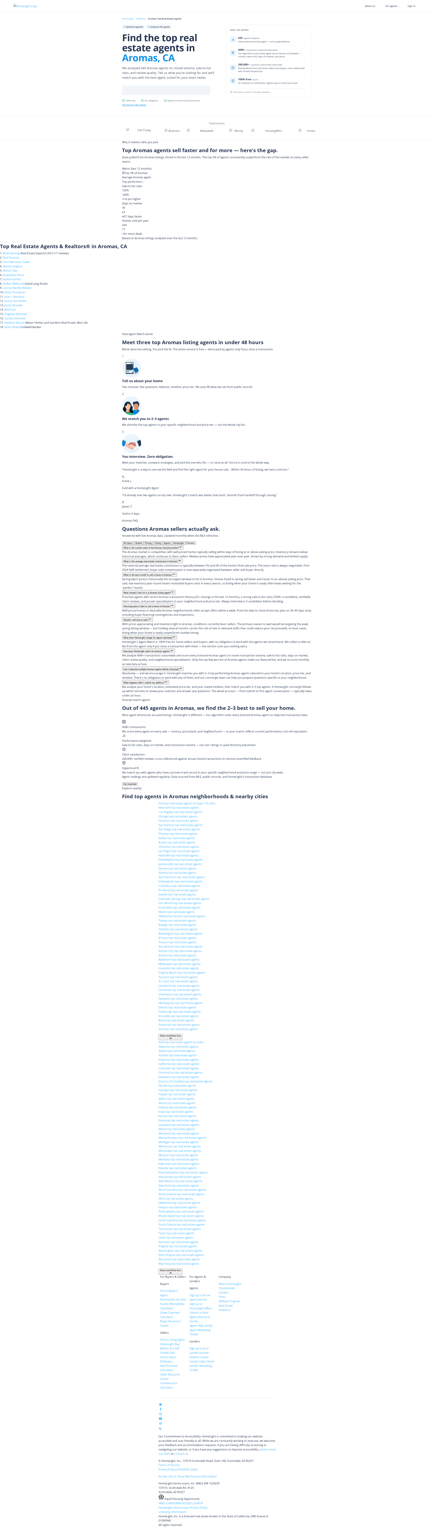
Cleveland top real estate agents (179, 986)
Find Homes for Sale (173, 1299)
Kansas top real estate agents (177, 1116)
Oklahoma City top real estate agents (182, 916)
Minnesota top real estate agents (180, 1146)
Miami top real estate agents (177, 912)
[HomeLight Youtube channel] (161, 1419)
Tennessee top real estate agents (180, 1229)
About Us (370, 6)
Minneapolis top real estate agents (181, 1003)
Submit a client (199, 1312)
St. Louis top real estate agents (178, 981)
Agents (167, 543)
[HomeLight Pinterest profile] (161, 1425)
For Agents (391, 6)
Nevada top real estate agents (178, 1168)
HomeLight (127, 18)
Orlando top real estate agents (178, 929)
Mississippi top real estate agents (180, 1151)
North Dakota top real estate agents (182, 1194)
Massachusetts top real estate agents (182, 1138)
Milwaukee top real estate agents (180, 964)
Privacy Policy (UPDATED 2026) (178, 1469)
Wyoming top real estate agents (179, 1264)
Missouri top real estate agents (178, 1155)
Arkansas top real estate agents (179, 1060)
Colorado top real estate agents (179, 1068)
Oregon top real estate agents (178, 1207)
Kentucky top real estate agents (179, 1120)
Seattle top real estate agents (177, 894)
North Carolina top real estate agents (182, 1190)
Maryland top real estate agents (179, 1133)
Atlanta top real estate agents (177, 873)
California (140, 18)
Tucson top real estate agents (177, 942)
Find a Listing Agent (172, 1340)
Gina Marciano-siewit (16, 262)
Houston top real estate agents (178, 821)
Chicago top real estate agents (178, 816)
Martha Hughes (13, 266)
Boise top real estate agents (176, 1020)
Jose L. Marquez (14, 297)
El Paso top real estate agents (177, 938)
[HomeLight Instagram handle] (161, 1415)
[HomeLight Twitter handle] (161, 1405)
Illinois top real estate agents (177, 1103)
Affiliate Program (229, 1301)
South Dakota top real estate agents (182, 1224)
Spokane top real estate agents (178, 998)
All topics (128, 543)
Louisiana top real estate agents (179, 1125)
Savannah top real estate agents (179, 1025)
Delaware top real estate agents (179, 1077)
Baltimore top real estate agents (179, 959)
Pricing (148, 543)
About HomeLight (230, 1284)
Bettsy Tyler (10, 270)
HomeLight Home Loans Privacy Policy (183, 1507)
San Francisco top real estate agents (182, 877)
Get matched (129, 784)
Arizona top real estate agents (178, 1055)
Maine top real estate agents (177, 1129)
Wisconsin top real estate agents (179, 1259)
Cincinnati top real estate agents (179, 990)
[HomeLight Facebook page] (161, 1410)
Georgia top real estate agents (178, 1090)
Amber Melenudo (14, 283)
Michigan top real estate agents (179, 1142)
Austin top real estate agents (177, 842)
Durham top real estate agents (178, 1029)
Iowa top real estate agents (176, 1112)
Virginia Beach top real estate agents (182, 972)
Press (222, 1297)
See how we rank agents (134, 105)
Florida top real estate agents (177, 1085)
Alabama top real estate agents (178, 1046)
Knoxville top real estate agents (179, 1016)
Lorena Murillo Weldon (17, 288)
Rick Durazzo (11, 257)
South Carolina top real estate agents (182, 1220)
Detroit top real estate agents (177, 1007)
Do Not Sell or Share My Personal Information (188, 1476)
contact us (181, 1454)
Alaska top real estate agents (177, 1051)
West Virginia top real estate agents (181, 1255)
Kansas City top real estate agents (180, 951)
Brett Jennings (12, 253)
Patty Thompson (15, 292)
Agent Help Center (201, 1325)
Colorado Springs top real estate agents (184, 899)
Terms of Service (169, 1465)
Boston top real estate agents (177, 955)
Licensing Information (172, 1512)
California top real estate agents (179, 1064)
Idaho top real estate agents (176, 1099)
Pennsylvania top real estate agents (181, 1211)
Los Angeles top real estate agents (180, 812)
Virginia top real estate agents (178, 1246)
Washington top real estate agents (181, 933)
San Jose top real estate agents (178, 977)
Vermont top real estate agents (179, 1242)
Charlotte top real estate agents (179, 847)
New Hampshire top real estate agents (183, 1172)
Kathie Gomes (12, 279)
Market (138, 543)
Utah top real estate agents (176, 1237)
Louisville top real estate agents (179, 968)
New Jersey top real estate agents (180, 1177)
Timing (157, 543)
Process (190, 543)
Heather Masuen (15, 322)
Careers (224, 1292)
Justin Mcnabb (13, 305)
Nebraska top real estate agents (179, 1164)
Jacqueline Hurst (13, 275)
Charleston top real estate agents (180, 994)
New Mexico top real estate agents (180, 1181)
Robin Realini (12, 327)
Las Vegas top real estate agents (179, 851)
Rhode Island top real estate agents (181, 1216)
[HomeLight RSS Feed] (160, 1429)
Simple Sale (167, 1353)
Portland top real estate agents (178, 890)
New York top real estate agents (179, 807)
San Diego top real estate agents (179, 829)
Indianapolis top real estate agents (181, 881)
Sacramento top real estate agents (181, 946)
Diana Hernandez (15, 301)
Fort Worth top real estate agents (180, 903)
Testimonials (227, 1288)
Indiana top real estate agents (178, 1107)
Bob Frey (10, 309)
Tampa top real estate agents (177, 920)
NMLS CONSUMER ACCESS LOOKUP (181, 1503)
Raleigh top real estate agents (177, 925)
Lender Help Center (202, 1361)
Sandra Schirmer (15, 318)
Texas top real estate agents (176, 1233)
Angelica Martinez (15, 314)
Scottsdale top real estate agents (180, 907)
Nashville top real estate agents (179, 855)
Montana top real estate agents (179, 1159)
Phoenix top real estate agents (178, 834)
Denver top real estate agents (177, 868)
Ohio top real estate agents (176, 1198)
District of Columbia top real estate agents (186, 1081)
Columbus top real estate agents (179, 886)
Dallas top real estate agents (177, 838)
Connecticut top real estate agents (181, 1072)
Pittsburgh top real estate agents (180, 1011)
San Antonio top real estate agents (181, 825)
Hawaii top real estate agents (177, 1094)
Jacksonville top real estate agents (180, 864)
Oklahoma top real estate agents (179, 1203)
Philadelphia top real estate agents (181, 860)
